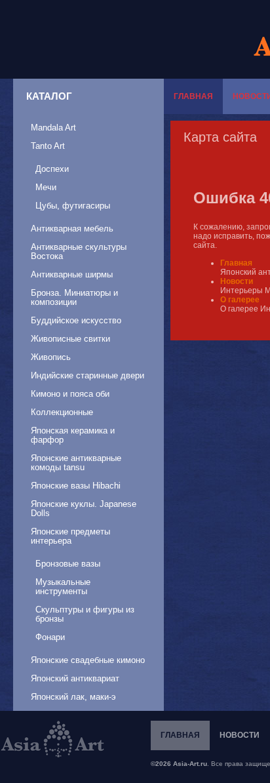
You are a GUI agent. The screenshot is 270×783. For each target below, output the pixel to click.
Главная (193, 96)
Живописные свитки (70, 339)
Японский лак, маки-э (73, 697)
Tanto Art (48, 146)
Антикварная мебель (72, 228)
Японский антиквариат (75, 678)
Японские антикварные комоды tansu (76, 462)
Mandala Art (53, 127)
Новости (236, 281)
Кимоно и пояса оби (70, 394)
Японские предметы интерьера (70, 536)
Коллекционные (62, 412)
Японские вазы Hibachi (76, 486)
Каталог (49, 96)
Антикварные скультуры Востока (78, 251)
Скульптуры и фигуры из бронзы (84, 614)
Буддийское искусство (76, 320)
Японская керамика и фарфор (73, 435)
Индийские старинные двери (87, 375)
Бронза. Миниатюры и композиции (74, 297)
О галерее (240, 299)
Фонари (50, 637)
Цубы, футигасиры (72, 206)
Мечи (45, 187)
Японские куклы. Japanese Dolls (83, 508)
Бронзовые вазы (67, 564)
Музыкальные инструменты (62, 586)
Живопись (51, 357)
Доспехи (52, 169)
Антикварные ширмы (72, 274)
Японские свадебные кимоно (88, 660)
